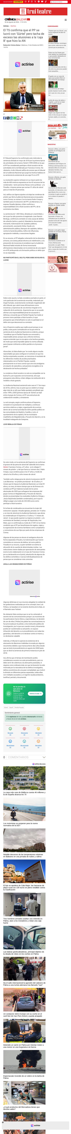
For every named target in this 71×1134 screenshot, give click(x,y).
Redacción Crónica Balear (11, 45)
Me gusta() (10, 734)
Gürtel (5, 467)
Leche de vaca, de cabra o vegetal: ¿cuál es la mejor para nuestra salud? (56, 102)
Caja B (11, 707)
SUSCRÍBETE (18, 2)
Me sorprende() (24, 746)
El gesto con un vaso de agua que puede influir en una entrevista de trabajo (56, 78)
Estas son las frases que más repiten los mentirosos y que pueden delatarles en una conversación (57, 55)
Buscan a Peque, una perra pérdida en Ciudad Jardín (57, 204)
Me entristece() (10, 746)
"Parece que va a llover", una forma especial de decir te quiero (57, 32)
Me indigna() (38, 746)
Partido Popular (19, 707)
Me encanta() (24, 734)
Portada (6, 26)
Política (13, 26)
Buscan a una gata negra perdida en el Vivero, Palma (57, 231)
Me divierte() (38, 734)
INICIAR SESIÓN (8, 2)
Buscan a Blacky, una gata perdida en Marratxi (57, 178)
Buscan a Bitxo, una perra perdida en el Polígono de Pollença (56, 150)
